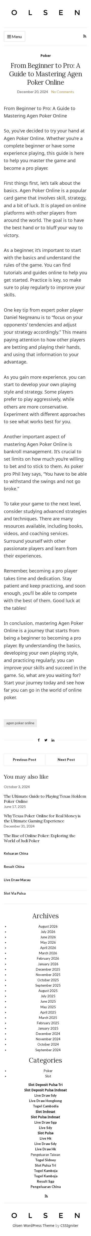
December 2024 (48, 1034)
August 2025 (48, 991)
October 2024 (48, 1044)
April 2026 (48, 948)
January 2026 (48, 964)
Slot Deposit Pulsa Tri (45, 1084)
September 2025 (48, 985)
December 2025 (48, 969)
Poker (45, 55)
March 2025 (48, 1018)
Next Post (66, 759)
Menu (16, 36)
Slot (48, 1076)
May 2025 (48, 1007)
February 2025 (48, 1023)
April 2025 (48, 1012)
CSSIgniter (69, 1225)
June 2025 (48, 1001)
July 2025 (48, 996)
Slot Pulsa (46, 1133)
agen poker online (20, 723)
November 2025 (48, 975)
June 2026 (48, 937)
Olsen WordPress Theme (33, 1225)
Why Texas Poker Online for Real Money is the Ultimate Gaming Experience (42, 818)
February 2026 (48, 958)
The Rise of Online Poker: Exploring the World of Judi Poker (39, 838)
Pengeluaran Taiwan (45, 1155)
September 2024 (48, 1050)
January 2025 (48, 1028)
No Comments (62, 91)
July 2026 (48, 932)
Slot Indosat (45, 1111)
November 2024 (48, 1039)
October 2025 (48, 980)
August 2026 (48, 926)
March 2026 (48, 953)
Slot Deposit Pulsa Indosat (45, 1090)
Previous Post (24, 759)
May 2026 (48, 942)
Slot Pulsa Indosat (45, 1117)
